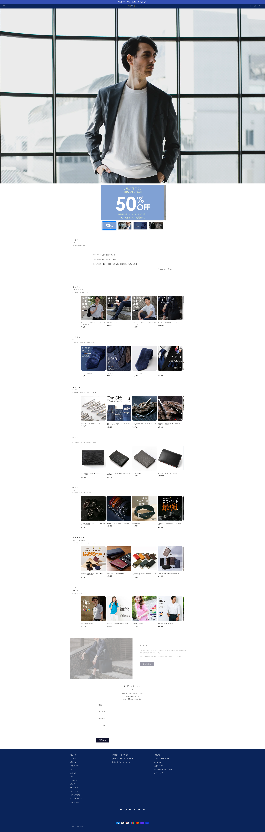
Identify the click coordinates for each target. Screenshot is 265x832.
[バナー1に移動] (109, 225)
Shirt (74, 590)
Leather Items (77, 540)
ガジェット (74, 791)
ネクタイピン (74, 766)
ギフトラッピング (76, 799)
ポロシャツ (74, 788)
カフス (72, 769)
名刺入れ (73, 773)
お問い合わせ (75, 802)
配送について (158, 766)
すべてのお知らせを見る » (163, 269)
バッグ (72, 784)
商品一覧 (73, 755)
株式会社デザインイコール (121, 762)
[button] (4, 6)
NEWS (74, 242)
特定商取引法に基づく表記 (163, 769)
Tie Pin (75, 390)
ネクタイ (73, 758)
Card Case (76, 440)
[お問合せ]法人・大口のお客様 (122, 758)
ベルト (72, 777)
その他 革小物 (75, 795)
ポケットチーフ (75, 762)
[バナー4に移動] (156, 225)
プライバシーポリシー (161, 758)
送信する (102, 740)
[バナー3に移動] (140, 225)
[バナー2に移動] (125, 225)
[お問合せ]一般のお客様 (120, 755)
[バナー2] (132, 203)
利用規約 (157, 755)
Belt (73, 490)
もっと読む (147, 663)
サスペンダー (74, 780)
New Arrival (76, 289)
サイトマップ (158, 773)
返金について (158, 762)
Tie (73, 340)
